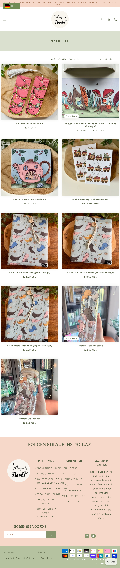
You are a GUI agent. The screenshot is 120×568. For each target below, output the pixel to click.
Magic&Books (84, 559)
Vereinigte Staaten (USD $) (18, 558)
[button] (4, 19)
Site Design (103, 559)
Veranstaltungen (74, 496)
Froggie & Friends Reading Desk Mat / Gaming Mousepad (90, 125)
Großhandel (74, 490)
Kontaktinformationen (51, 468)
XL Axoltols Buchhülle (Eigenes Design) (29, 345)
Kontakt (73, 501)
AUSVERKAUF (74, 479)
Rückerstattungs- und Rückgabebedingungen (51, 481)
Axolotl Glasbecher (29, 418)
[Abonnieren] (51, 534)
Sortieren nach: (58, 59)
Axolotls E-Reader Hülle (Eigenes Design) (90, 272)
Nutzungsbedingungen (51, 488)
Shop (73, 473)
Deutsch (44, 558)
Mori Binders (74, 485)
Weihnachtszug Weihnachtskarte (90, 199)
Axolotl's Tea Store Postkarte (29, 199)
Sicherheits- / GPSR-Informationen (46, 512)
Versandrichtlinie (48, 494)
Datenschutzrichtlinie (51, 473)
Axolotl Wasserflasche (90, 345)
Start (74, 468)
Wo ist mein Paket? (46, 501)
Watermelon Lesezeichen (29, 123)
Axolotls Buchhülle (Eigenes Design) (29, 272)
